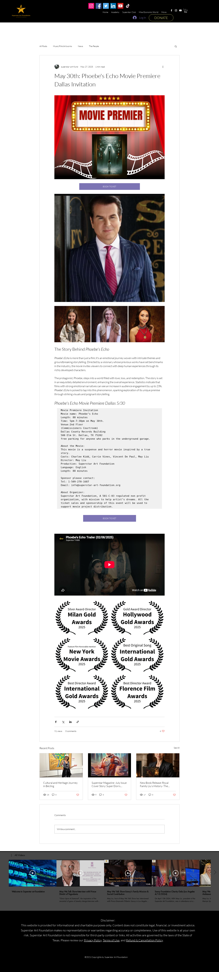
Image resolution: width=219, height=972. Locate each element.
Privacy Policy (93, 940)
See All (177, 747)
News (80, 46)
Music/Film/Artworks (62, 46)
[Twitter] (106, 6)
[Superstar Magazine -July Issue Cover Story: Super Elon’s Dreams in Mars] (109, 765)
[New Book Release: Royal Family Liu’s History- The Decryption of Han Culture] (157, 765)
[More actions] (163, 66)
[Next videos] (215, 872)
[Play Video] (33, 873)
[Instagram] (175, 10)
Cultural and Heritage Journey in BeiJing (60, 784)
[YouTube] (180, 10)
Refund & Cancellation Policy (144, 940)
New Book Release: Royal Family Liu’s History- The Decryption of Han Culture (155, 784)
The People (94, 46)
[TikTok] (128, 6)
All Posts (43, 46)
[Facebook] (171, 10)
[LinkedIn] (113, 6)
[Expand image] (72, 324)
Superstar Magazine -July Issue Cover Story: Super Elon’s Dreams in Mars (109, 784)
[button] (185, 11)
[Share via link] (77, 721)
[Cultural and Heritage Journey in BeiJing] (61, 765)
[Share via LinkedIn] (70, 721)
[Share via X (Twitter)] (63, 721)
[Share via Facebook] (55, 721)
